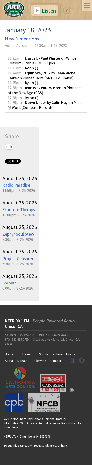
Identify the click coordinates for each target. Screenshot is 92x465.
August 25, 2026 (19, 178)
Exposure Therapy (18, 209)
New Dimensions (22, 39)
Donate (22, 361)
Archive (57, 354)
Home (9, 354)
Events (70, 354)
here (15, 427)
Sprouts (9, 283)
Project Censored (18, 258)
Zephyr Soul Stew (18, 234)
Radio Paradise (16, 185)
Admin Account (17, 45)
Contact (55, 361)
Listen (48, 10)
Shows (43, 354)
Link (9, 146)
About (9, 361)
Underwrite (39, 361)
